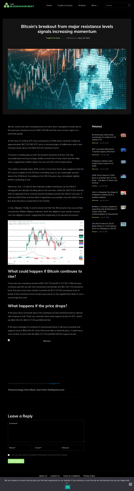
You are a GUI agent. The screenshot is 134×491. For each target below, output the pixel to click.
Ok (67, 487)
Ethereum (95, 143)
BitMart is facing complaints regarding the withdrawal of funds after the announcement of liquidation (105, 210)
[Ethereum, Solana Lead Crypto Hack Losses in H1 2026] (123, 162)
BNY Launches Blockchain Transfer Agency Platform (103, 150)
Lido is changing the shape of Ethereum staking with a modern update (105, 195)
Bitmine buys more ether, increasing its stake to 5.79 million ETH (104, 137)
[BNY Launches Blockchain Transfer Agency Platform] (123, 150)
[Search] (128, 5)
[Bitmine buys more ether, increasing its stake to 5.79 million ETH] (123, 135)
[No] (130, 484)
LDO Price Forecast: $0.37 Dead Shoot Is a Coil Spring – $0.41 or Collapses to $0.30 (104, 226)
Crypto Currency (53, 38)
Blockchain (95, 155)
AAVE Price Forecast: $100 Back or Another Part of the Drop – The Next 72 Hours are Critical (104, 179)
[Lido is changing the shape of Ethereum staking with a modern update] (123, 193)
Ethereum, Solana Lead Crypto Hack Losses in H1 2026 (102, 163)
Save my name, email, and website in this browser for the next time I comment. (39, 455)
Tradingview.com (54, 383)
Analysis (95, 186)
